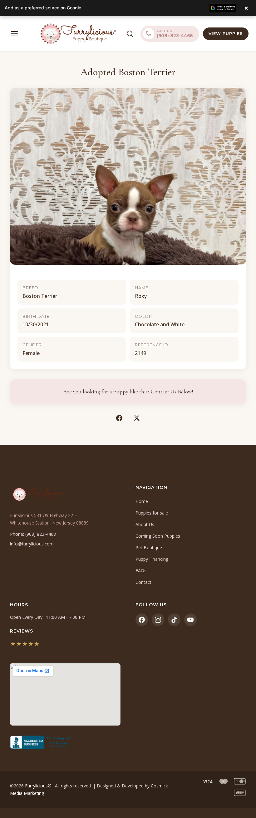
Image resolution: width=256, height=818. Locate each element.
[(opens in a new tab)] (65, 742)
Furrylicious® (39, 786)
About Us (144, 524)
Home (141, 501)
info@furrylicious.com (32, 544)
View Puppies (226, 33)
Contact (143, 582)
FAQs (140, 571)
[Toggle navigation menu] (14, 34)
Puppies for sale (151, 513)
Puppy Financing (151, 559)
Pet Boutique (148, 547)
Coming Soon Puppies (157, 536)
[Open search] (130, 34)
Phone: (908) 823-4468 (33, 534)
